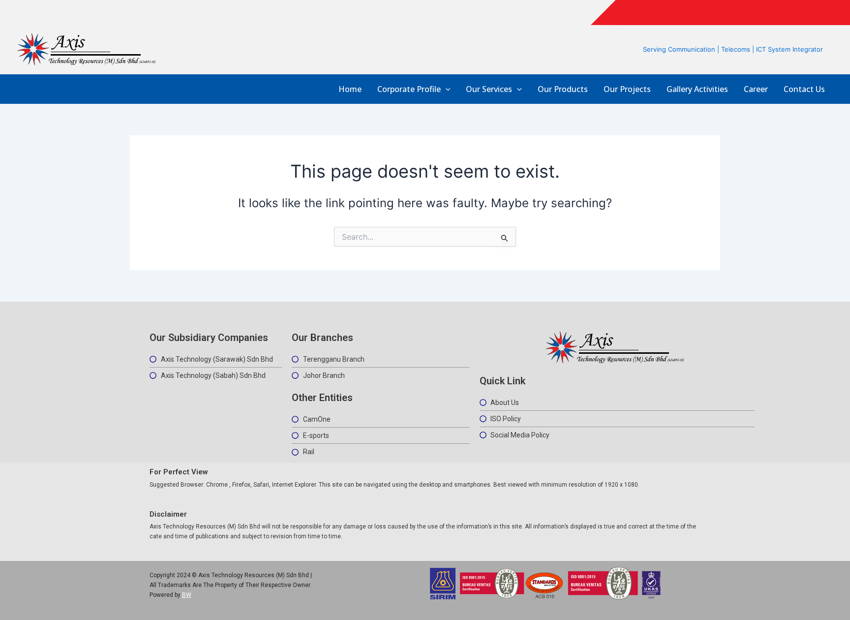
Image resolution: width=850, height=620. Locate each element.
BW (186, 594)
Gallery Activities (697, 89)
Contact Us (804, 89)
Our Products (563, 89)
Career (756, 89)
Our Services (489, 89)
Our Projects (627, 89)
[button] (446, 89)
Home (350, 89)
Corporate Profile (409, 89)
